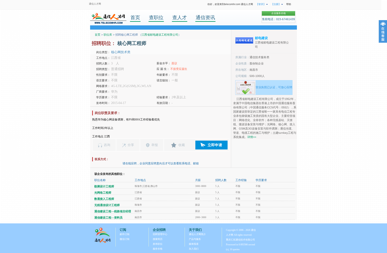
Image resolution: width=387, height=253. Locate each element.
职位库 (108, 34)
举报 (154, 145)
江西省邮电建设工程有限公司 (159, 34)
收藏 (181, 145)
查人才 (179, 17)
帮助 (288, 4)
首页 (135, 17)
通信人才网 (95, 3)
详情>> (251, 137)
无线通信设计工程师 (107, 205)
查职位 (156, 17)
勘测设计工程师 (104, 186)
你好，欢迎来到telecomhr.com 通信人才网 (230, 4)
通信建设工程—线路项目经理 (112, 211)
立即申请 (215, 145)
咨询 (107, 145)
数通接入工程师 (104, 198)
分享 (131, 145)
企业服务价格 (278, 13)
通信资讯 (205, 17)
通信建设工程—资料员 (108, 217)
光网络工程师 (102, 192)
